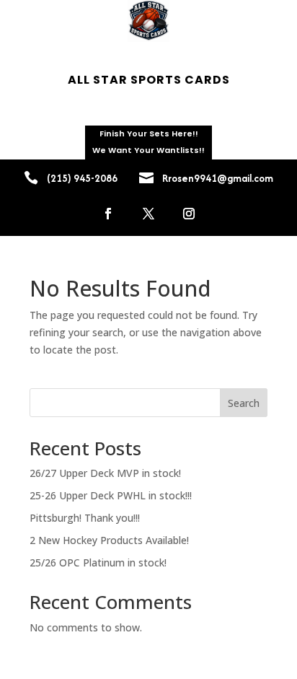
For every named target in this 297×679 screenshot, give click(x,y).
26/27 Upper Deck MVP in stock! (105, 473)
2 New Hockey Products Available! (109, 540)
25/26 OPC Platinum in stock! (98, 562)
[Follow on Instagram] (189, 213)
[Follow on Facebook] (108, 213)
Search (244, 403)
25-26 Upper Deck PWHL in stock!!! (111, 495)
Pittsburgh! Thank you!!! (85, 518)
